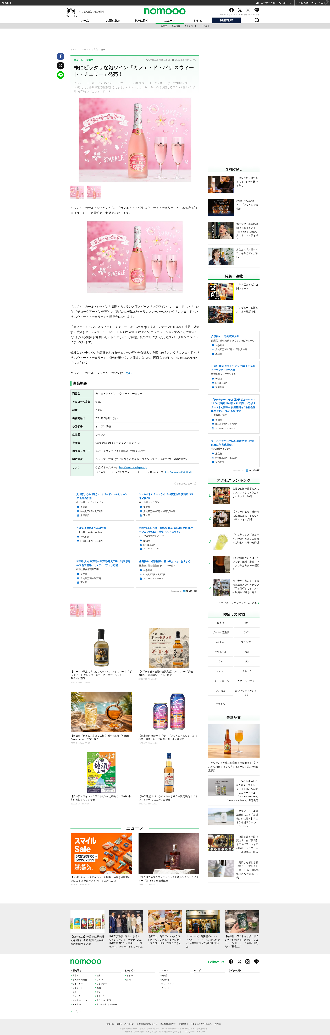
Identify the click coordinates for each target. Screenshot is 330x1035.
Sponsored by (176, 591)
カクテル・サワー (105, 1000)
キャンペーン (191, 26)
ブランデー (102, 984)
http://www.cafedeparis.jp (133, 467)
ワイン (100, 979)
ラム (74, 992)
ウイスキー (77, 984)
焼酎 (99, 975)
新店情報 (176, 26)
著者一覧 (110, 1024)
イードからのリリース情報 (200, 1024)
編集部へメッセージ (125, 1024)
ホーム (85, 20)
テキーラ (101, 996)
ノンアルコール (79, 1000)
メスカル (76, 1004)
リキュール (77, 988)
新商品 (164, 26)
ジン (99, 992)
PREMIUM (226, 20)
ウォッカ (76, 996)
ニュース (169, 20)
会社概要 (182, 1024)
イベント (206, 26)
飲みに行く (141, 20)
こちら (127, 372)
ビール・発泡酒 (79, 979)
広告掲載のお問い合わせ (147, 1024)
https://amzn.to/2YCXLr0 (177, 472)
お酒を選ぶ (113, 20)
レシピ (198, 20)
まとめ (129, 975)
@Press (217, 1024)
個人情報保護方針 (167, 1024)
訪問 (128, 979)
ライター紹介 (235, 970)
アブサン (76, 1011)
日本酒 (75, 975)
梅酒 (99, 988)
